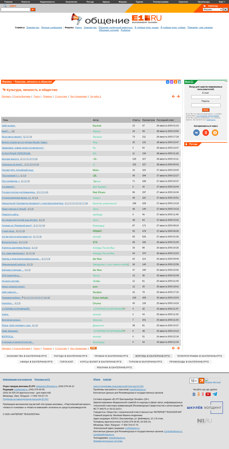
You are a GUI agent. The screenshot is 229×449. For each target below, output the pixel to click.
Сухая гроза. (9, 231)
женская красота (11, 159)
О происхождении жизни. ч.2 (17, 198)
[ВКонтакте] (167, 82)
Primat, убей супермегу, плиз (17, 325)
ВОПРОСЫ (8, 336)
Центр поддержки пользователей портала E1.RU (118, 386)
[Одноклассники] (175, 82)
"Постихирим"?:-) (11, 175)
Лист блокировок (78, 96)
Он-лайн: (95, 96)
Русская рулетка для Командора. (19, 192)
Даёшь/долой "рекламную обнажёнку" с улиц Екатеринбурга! (33, 203)
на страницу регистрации (208, 116)
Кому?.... (6, 131)
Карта (78, 27)
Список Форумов (22, 96)
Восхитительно (10, 242)
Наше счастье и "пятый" (14, 209)
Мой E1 (189, 81)
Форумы (7, 81)
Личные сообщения (51, 27)
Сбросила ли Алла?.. (13, 164)
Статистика (61, 96)
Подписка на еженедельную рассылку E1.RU (25, 399)
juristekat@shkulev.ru (103, 434)
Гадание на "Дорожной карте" (17, 225)
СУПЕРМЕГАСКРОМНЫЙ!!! (16, 309)
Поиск (37, 96)
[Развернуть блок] (186, 144)
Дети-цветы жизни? (12, 137)
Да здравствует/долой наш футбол (20, 220)
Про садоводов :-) (11, 181)
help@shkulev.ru (138, 389)
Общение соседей (109, 30)
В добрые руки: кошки (147, 27)
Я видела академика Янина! (16, 248)
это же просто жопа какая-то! (17, 236)
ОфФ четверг (9, 125)
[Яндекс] (206, 132)
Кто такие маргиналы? (14, 253)
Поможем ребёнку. (12, 297)
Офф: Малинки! (10, 331)
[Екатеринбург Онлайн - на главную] (146, 24)
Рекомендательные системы (108, 441)
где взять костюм (11, 281)
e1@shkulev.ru (132, 428)
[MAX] (171, 82)
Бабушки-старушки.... (13, 270)
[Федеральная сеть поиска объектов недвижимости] (204, 421)
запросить (211, 120)
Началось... (8, 303)
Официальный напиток (14, 264)
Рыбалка (125, 30)
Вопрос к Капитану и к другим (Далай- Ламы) (25, 142)
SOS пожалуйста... (12, 275)
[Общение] (76, 24)
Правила (47, 96)
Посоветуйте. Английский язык (18, 170)
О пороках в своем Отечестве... (18, 342)
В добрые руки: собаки (173, 27)
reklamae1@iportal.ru (46, 386)
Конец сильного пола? (14, 286)
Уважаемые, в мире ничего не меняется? (23, 148)
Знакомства (32, 27)
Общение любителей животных (116, 27)
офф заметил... (10, 292)
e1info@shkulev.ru (173, 431)
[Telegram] (179, 82)
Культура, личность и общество (33, 81)
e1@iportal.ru (21, 389)
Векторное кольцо (11, 320)
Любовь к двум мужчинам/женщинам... (21, 259)
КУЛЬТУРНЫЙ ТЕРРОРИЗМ (16, 153)
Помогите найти (10, 214)
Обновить (6, 96)
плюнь (5, 314)
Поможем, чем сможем (200, 27)
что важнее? (9, 186)
